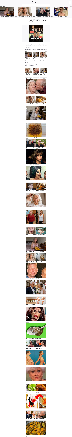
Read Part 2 (26, 66)
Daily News (36, 2)
